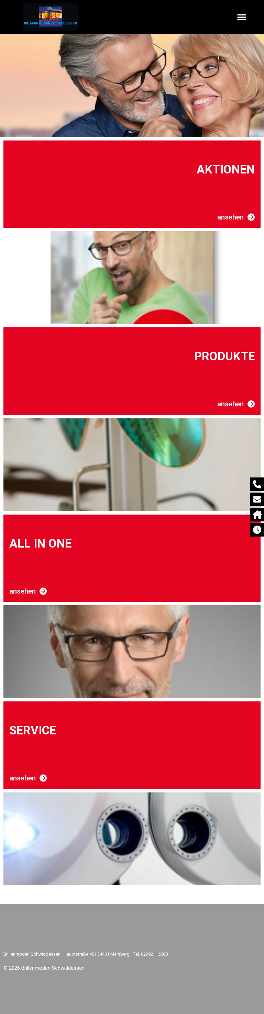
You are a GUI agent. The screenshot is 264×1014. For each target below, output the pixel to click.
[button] (241, 17)
